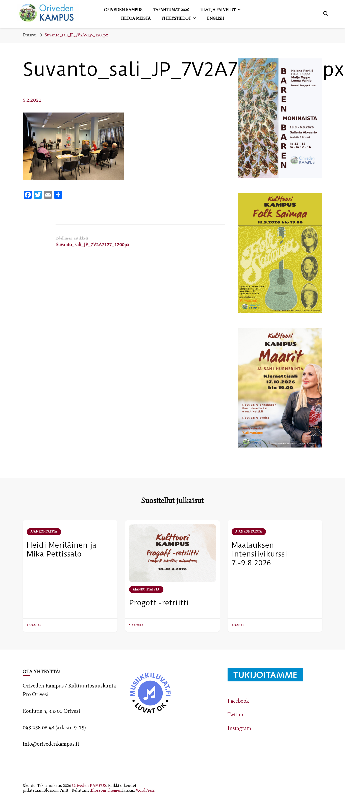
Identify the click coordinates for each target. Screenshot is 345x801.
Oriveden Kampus (123, 9)
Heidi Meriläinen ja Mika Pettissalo (61, 549)
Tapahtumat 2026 (171, 9)
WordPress (145, 790)
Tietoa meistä (136, 18)
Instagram (239, 728)
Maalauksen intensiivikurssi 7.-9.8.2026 (259, 554)
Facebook (238, 701)
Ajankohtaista (44, 531)
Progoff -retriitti (159, 602)
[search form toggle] (325, 13)
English (215, 18)
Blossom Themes (106, 790)
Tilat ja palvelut (218, 9)
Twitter (236, 714)
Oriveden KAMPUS (89, 785)
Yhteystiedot (176, 18)
